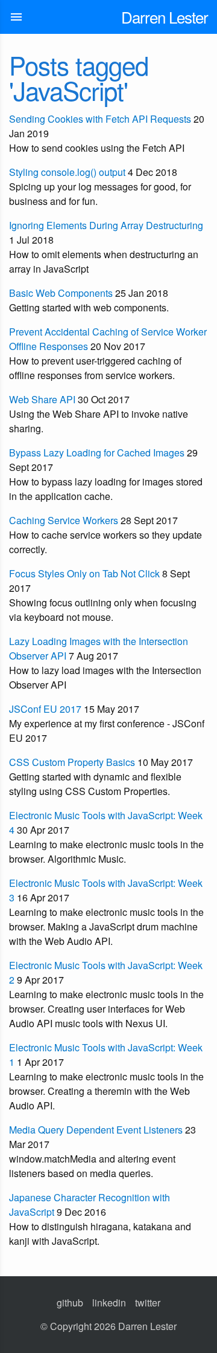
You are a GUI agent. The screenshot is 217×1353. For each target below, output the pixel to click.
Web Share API (42, 399)
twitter (147, 1302)
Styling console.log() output (67, 172)
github (70, 1302)
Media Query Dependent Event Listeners (96, 1130)
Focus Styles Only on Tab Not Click (84, 573)
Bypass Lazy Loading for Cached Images (96, 452)
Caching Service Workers (63, 520)
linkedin (109, 1302)
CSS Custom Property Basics (72, 762)
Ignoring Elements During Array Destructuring (106, 225)
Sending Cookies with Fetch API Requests (100, 119)
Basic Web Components (61, 293)
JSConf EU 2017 (45, 709)
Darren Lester (164, 16)
